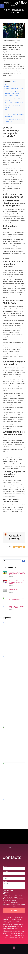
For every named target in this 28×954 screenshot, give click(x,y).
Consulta (6, 892)
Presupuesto (7, 894)
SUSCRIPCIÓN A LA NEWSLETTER (13, 902)
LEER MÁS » (11, 576)
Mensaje (5, 881)
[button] (14, 7)
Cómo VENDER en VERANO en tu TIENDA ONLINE (16, 607)
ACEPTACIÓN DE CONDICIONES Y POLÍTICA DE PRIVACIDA (12, 896)
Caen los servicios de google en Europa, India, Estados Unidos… (16, 582)
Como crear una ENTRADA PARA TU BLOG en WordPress (17, 590)
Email (4, 876)
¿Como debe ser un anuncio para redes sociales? (16, 598)
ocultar (14, 81)
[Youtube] (14, 948)
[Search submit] (23, 561)
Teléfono (5, 871)
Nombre (5, 866)
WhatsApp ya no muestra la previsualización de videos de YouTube (17, 573)
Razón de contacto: (8, 890)
